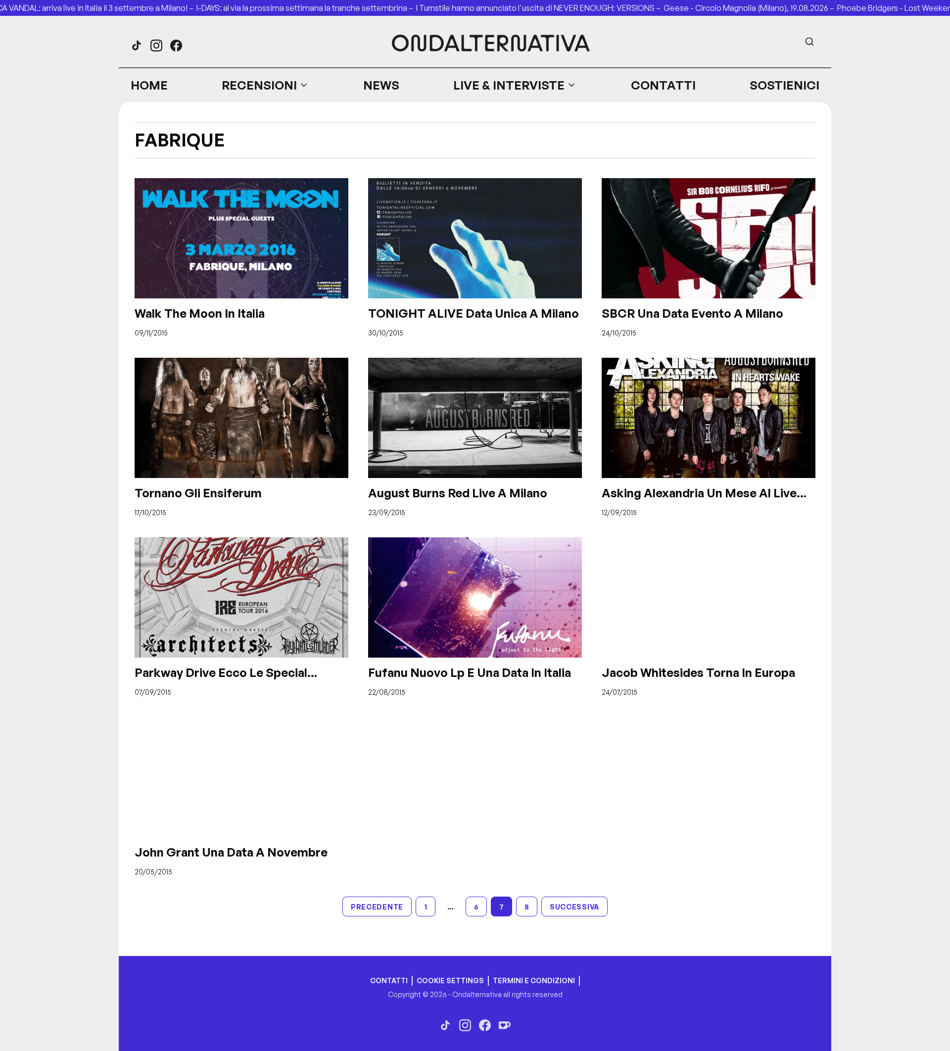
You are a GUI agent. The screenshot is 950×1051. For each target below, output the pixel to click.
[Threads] (136, 45)
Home (149, 85)
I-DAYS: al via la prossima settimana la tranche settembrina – (306, 8)
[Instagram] (156, 45)
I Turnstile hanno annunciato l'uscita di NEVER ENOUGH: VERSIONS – (540, 8)
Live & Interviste (509, 85)
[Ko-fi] (505, 1025)
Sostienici (784, 85)
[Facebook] (176, 45)
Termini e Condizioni (534, 980)
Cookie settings (450, 980)
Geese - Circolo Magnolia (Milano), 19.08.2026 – (750, 8)
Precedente (377, 907)
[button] (265, 85)
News (381, 85)
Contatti (663, 85)
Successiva (574, 907)
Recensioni (259, 85)
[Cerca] (809, 41)
